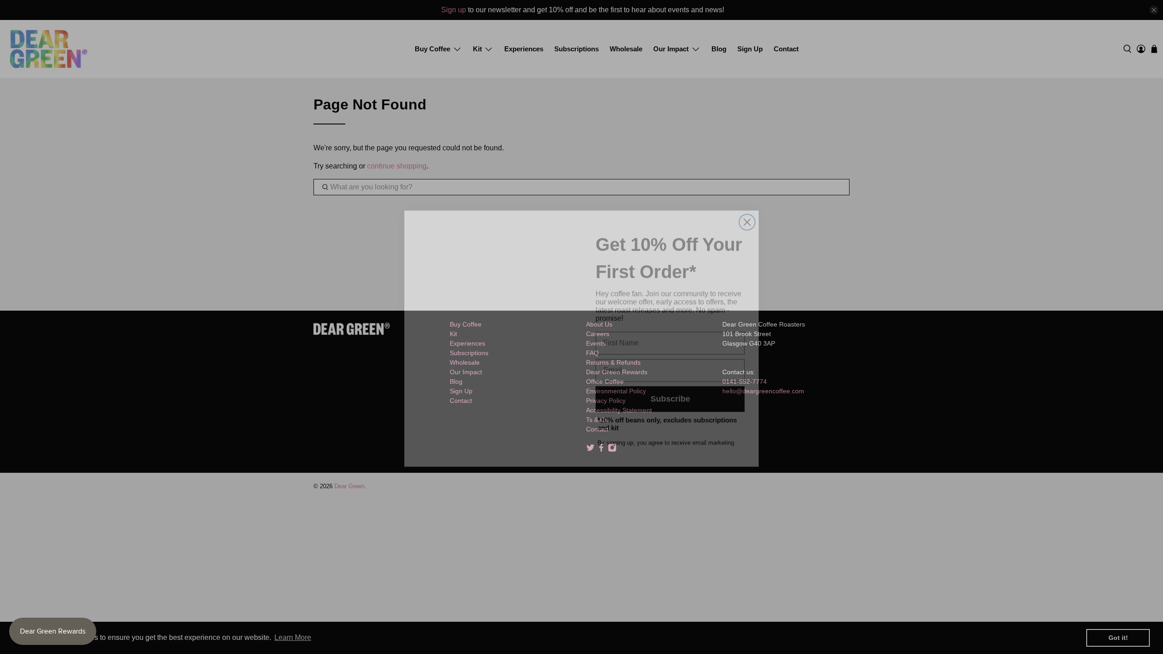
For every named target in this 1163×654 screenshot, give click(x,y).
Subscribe (670, 387)
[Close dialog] (747, 210)
